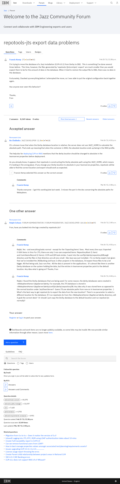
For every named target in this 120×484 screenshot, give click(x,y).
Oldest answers (108, 119)
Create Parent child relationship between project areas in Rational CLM (36, 454)
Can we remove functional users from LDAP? (24, 443)
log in (21, 317)
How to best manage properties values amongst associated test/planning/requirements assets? (46, 446)
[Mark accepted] (11, 173)
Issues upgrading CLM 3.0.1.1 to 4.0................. (25, 449)
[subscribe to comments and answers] (6, 389)
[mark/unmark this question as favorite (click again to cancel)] (11, 106)
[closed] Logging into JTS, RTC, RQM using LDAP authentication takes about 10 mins (41, 438)
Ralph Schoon (15, 223)
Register (12, 317)
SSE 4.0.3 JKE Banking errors (18, 457)
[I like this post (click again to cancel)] (110, 106)
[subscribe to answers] (6, 385)
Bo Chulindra (15, 140)
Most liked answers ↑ (69, 119)
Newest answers (92, 119)
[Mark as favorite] (11, 106)
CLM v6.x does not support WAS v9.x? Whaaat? (25, 460)
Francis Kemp (15, 59)
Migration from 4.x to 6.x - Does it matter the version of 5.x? (31, 435)
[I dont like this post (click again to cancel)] (114, 106)
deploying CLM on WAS (33, 153)
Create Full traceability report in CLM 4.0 (23, 441)
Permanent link (15, 137)
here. (51, 332)
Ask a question (12, 342)
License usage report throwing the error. (22, 451)
